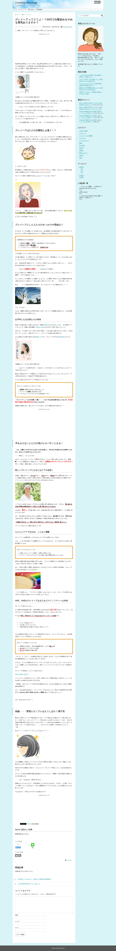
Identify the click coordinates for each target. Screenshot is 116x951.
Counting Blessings (26, 2)
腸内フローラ (83, 153)
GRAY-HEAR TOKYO (21, 674)
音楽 (80, 158)
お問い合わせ (31, 9)
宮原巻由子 (62, 337)
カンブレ (69, 860)
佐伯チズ (39, 327)
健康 (80, 143)
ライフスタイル (67, 27)
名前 (17, 915)
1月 (82, 172)
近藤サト (38, 337)
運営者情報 (39, 9)
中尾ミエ (56, 325)
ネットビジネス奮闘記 (86, 136)
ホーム (15, 9)
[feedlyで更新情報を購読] (95, 2)
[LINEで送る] (35, 823)
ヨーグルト (82, 138)
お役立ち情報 (83, 131)
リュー (96, 109)
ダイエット (82, 133)
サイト (17, 927)
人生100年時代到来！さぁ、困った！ (29, 883)
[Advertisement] (44, 48)
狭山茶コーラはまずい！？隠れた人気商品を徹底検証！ (35, 879)
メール (17, 921)
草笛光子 (46, 325)
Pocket (29, 823)
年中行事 (82, 145)
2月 (82, 170)
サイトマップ (22, 9)
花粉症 (81, 155)
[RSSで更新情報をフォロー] (99, 2)
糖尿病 (81, 150)
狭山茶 (81, 148)
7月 (82, 169)
